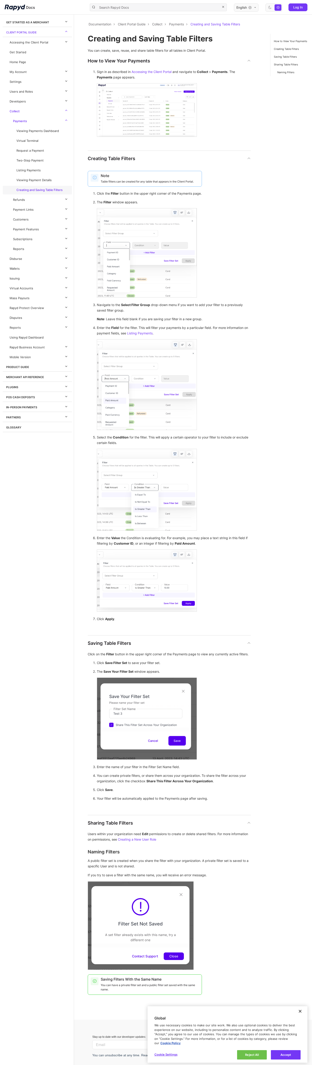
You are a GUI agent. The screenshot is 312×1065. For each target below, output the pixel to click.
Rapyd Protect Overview (27, 308)
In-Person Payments (21, 407)
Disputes (16, 318)
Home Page (18, 62)
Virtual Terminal (27, 141)
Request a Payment (30, 150)
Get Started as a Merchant (27, 22)
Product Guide (17, 367)
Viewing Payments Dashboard (37, 131)
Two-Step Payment (30, 160)
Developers (18, 101)
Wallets (15, 268)
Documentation (100, 24)
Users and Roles (21, 91)
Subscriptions (22, 239)
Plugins (12, 387)
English (241, 7)
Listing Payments (28, 170)
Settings (15, 81)
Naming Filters (285, 72)
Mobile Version (20, 357)
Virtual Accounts (21, 288)
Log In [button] (298, 7)
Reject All (252, 1054)
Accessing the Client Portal (29, 42)
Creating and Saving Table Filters (39, 190)
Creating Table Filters (286, 49)
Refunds (19, 200)
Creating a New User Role (137, 839)
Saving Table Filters (285, 56)
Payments (20, 121)
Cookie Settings (165, 1054)
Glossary (13, 427)
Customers (21, 219)
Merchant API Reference (25, 377)
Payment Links (23, 209)
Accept (285, 1054)
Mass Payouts (19, 298)
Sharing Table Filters (286, 64)
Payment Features (26, 229)
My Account (18, 72)
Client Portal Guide (21, 32)
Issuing (15, 278)
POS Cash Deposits (20, 397)
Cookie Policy (170, 1043)
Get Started (18, 52)
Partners (13, 417)
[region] (227, 1034)
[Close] (300, 1011)
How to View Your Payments (290, 41)
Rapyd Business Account (27, 347)
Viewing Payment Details (34, 180)
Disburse (16, 259)
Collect (15, 111)
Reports (18, 249)
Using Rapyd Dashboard (27, 337)
